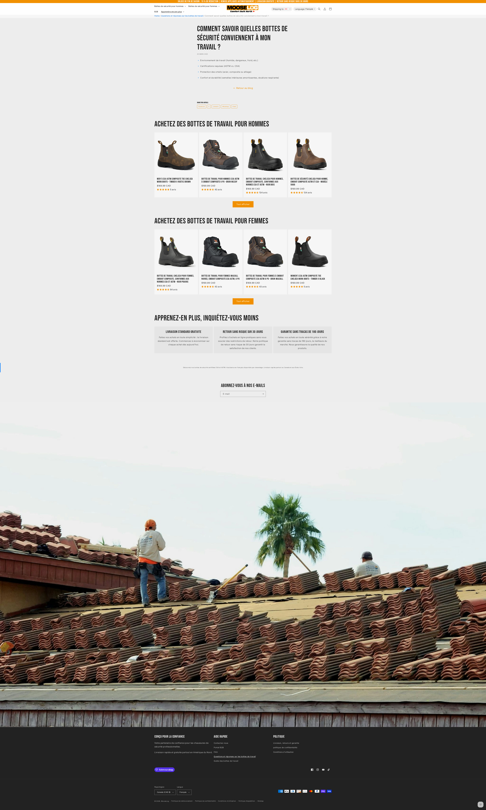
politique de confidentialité (285, 747)
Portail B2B (219, 747)
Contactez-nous (221, 743)
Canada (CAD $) (164, 792)
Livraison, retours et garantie (286, 743)
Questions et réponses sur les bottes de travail (182, 16)
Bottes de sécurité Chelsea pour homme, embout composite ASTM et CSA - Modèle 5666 (309, 181)
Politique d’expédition (247, 801)
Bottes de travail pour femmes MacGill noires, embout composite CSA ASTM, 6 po (220, 277)
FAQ (216, 752)
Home (156, 16)
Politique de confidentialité (205, 801)
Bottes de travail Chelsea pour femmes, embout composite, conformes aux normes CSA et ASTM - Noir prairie (175, 278)
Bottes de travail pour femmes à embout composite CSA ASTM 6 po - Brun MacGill (265, 277)
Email (234, 106)
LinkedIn (216, 106)
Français (183, 792)
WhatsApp (225, 106)
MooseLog (165, 801)
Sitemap (261, 801)
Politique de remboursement (182, 801)
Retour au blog (244, 88)
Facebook (201, 106)
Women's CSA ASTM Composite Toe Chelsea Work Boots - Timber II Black (308, 277)
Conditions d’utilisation (227, 801)
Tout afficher (243, 204)
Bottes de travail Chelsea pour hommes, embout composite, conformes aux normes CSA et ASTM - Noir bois (265, 181)
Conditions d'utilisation (283, 752)
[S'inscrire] (263, 394)
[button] (170, 6)
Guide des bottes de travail (226, 761)
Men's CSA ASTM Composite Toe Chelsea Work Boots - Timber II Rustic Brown (175, 180)
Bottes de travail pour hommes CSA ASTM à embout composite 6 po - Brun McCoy (220, 180)
